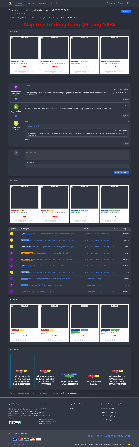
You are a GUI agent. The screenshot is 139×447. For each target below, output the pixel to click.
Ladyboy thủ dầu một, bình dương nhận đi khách (44, 253)
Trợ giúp (115, 444)
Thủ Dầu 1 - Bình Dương (92, 279)
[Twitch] (122, 436)
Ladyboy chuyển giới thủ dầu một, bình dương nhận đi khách (46, 279)
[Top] (126, 444)
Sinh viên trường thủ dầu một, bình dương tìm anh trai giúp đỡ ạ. (49, 234)
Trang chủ (42, 408)
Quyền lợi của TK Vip (107, 408)
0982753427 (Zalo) (47, 419)
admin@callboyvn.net (49, 421)
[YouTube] (129, 436)
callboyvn (48, 423)
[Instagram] (106, 436)
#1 (128, 86)
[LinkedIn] (109, 436)
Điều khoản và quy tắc (91, 444)
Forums (41, 412)
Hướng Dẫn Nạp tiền (107, 420)
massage (18, 413)
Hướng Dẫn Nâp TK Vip (108, 416)
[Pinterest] (112, 436)
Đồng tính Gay (15, 416)
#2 (128, 105)
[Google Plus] (102, 436)
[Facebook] (89, 436)
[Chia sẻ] (125, 86)
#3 (128, 122)
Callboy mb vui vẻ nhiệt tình (19, 63)
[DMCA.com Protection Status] (14, 424)
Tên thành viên (30, 162)
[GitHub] (98, 436)
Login (72, 408)
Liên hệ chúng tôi (44, 416)
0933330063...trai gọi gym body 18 (111, 63)
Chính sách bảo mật (105, 444)
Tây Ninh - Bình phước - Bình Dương (96, 234)
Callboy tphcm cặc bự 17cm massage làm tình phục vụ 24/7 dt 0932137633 (53, 64)
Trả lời (127, 99)
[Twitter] (126, 436)
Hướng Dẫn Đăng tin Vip (108, 412)
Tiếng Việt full (19, 444)
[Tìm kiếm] (128, 3)
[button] (24, 3)
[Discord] (95, 436)
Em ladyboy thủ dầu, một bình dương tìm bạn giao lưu (46, 259)
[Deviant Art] (91, 436)
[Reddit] (115, 436)
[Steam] (119, 436)
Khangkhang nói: (32, 126)
